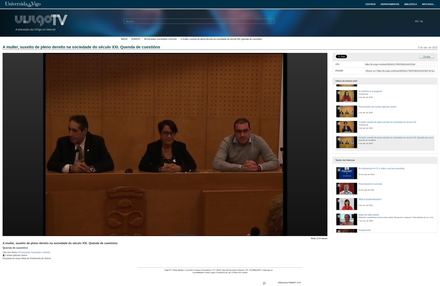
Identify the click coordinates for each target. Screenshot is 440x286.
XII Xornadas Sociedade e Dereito (160, 39)
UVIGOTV (135, 39)
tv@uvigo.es (268, 270)
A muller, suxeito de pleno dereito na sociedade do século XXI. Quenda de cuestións (221, 39)
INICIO (124, 39)
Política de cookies (240, 272)
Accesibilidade (198, 272)
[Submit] (270, 21)
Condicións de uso (223, 272)
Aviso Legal (210, 272)
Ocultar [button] (426, 56)
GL (421, 21)
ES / (417, 21)
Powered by (289, 283)
